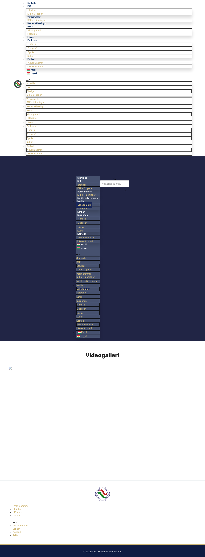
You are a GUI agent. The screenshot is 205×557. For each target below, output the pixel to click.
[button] (109, 79)
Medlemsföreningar (36, 23)
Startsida (30, 83)
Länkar (29, 122)
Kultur (29, 142)
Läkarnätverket (34, 153)
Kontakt (31, 59)
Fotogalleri (32, 118)
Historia (32, 44)
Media (30, 26)
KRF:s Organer (34, 95)
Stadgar (32, 10)
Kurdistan (32, 40)
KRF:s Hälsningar (35, 102)
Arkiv (17, 515)
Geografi (32, 48)
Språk (31, 52)
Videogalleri (34, 30)
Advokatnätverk (36, 63)
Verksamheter (33, 99)
